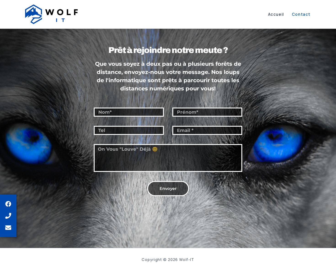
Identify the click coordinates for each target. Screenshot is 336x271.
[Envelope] (8, 228)
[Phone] (8, 216)
